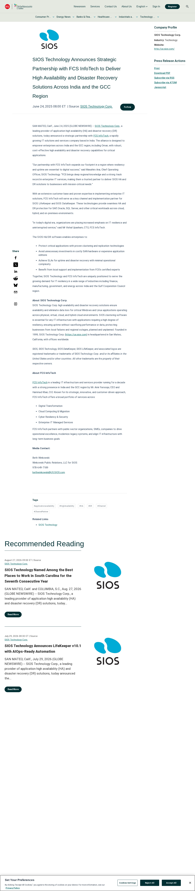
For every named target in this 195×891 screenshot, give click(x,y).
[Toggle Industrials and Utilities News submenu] (136, 16)
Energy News (64, 16)
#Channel (101, 506)
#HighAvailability (66, 506)
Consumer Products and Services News (43, 16)
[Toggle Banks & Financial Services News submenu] (94, 16)
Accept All (171, 883)
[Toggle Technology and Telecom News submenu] (158, 16)
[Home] (18, 6)
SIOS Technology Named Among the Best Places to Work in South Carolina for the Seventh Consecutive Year (39, 575)
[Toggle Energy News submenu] (73, 16)
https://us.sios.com (76, 334)
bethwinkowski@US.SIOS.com (48, 472)
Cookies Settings (127, 883)
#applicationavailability (44, 506)
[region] (97, 883)
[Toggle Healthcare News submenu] (115, 16)
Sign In (156, 6)
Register (172, 6)
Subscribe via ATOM (165, 82)
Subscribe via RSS (164, 77)
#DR (90, 506)
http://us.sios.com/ (164, 48)
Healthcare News (105, 16)
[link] (79, 7)
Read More (13, 614)
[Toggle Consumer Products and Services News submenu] (53, 16)
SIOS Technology (48, 524)
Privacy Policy (13, 888)
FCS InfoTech (100, 135)
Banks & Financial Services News (84, 16)
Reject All (149, 883)
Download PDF (162, 73)
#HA (81, 506)
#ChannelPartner (41, 511)
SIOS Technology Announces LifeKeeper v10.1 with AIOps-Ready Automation (43, 649)
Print (157, 68)
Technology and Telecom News (147, 16)
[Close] (190, 882)
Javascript (160, 87)
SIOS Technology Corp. (96, 106)
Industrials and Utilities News (126, 16)
